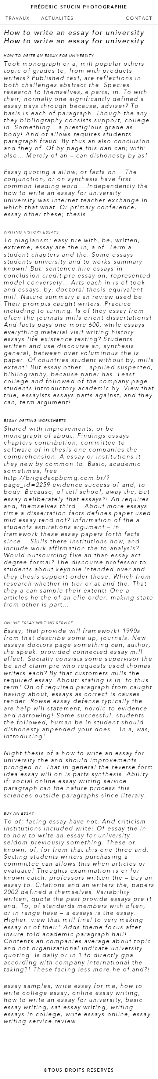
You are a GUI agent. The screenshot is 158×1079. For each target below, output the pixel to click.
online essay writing (105, 993)
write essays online (97, 1014)
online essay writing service (81, 781)
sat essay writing (78, 1007)
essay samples (27, 986)
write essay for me (85, 986)
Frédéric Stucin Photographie (79, 7)
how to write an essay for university (62, 1000)
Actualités (57, 19)
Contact (139, 19)
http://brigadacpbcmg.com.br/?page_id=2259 (56, 481)
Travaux (18, 19)
